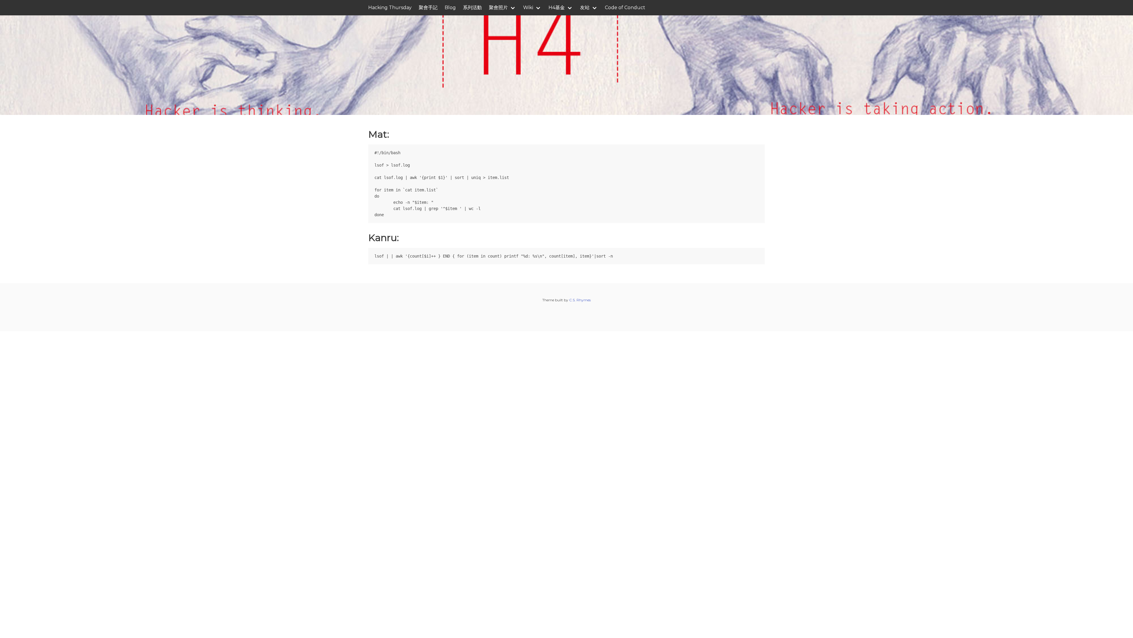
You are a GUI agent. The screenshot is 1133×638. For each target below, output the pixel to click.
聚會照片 (498, 7)
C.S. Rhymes (580, 300)
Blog (450, 7)
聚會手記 (428, 7)
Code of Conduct (625, 7)
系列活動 (472, 7)
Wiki (528, 7)
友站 (585, 7)
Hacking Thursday (390, 7)
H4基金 (557, 7)
